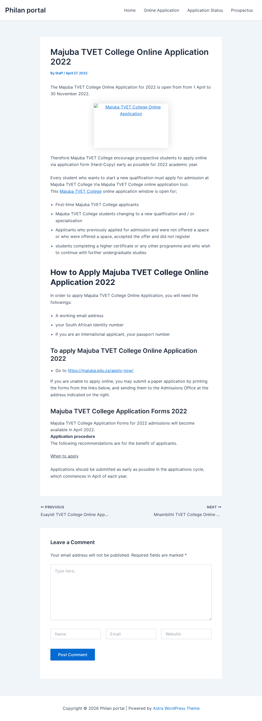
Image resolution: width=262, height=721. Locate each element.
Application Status (205, 10)
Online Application (161, 10)
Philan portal (25, 10)
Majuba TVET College (81, 191)
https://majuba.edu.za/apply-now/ (101, 370)
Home (130, 10)
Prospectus (242, 10)
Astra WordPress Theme (176, 708)
